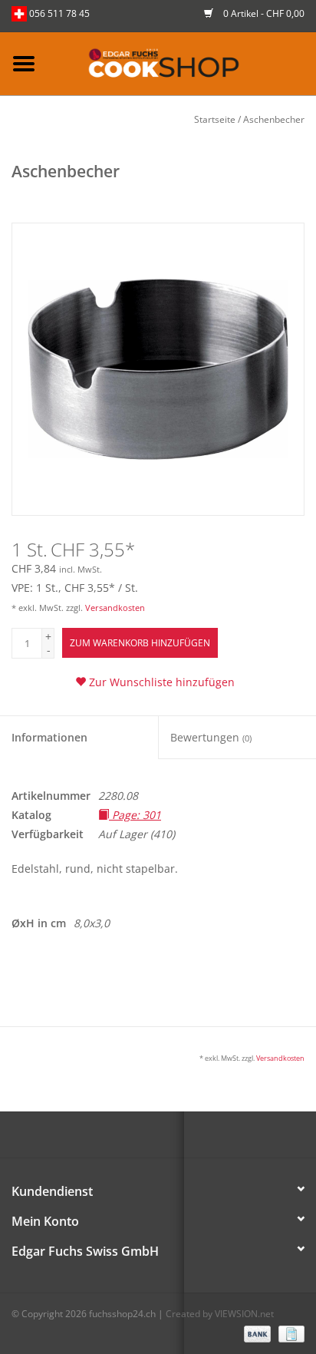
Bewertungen (211, 737)
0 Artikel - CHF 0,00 (262, 13)
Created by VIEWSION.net (220, 1313)
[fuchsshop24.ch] (181, 62)
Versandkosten (115, 607)
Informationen (49, 737)
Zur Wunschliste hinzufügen (160, 682)
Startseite (214, 119)
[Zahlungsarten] (256, 1332)
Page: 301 (135, 814)
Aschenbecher (273, 119)
